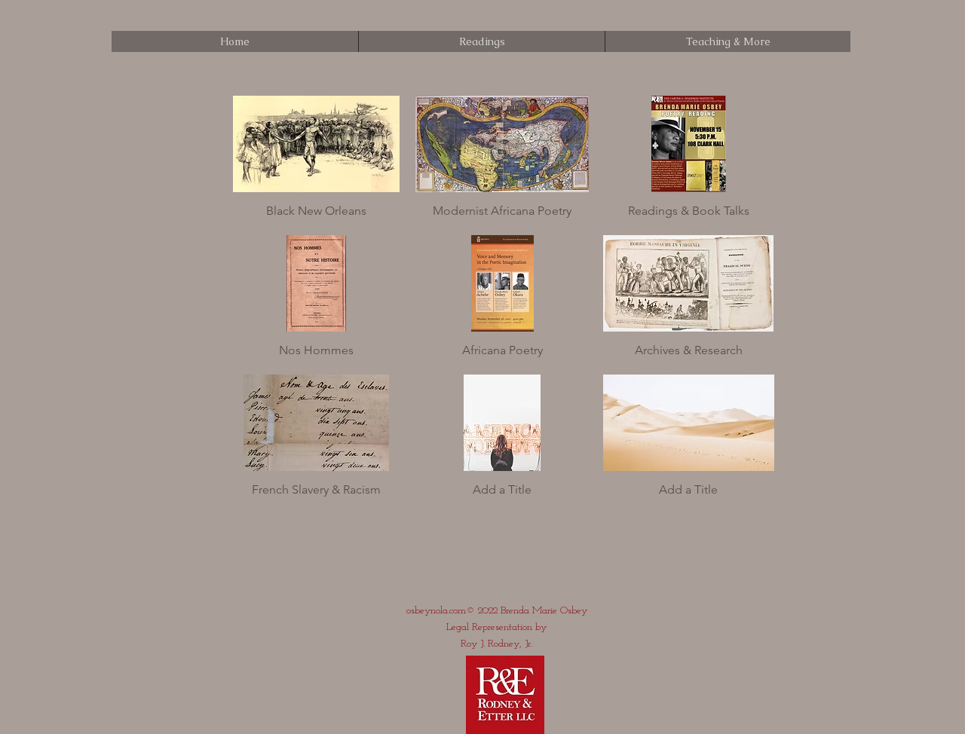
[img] (316, 163)
